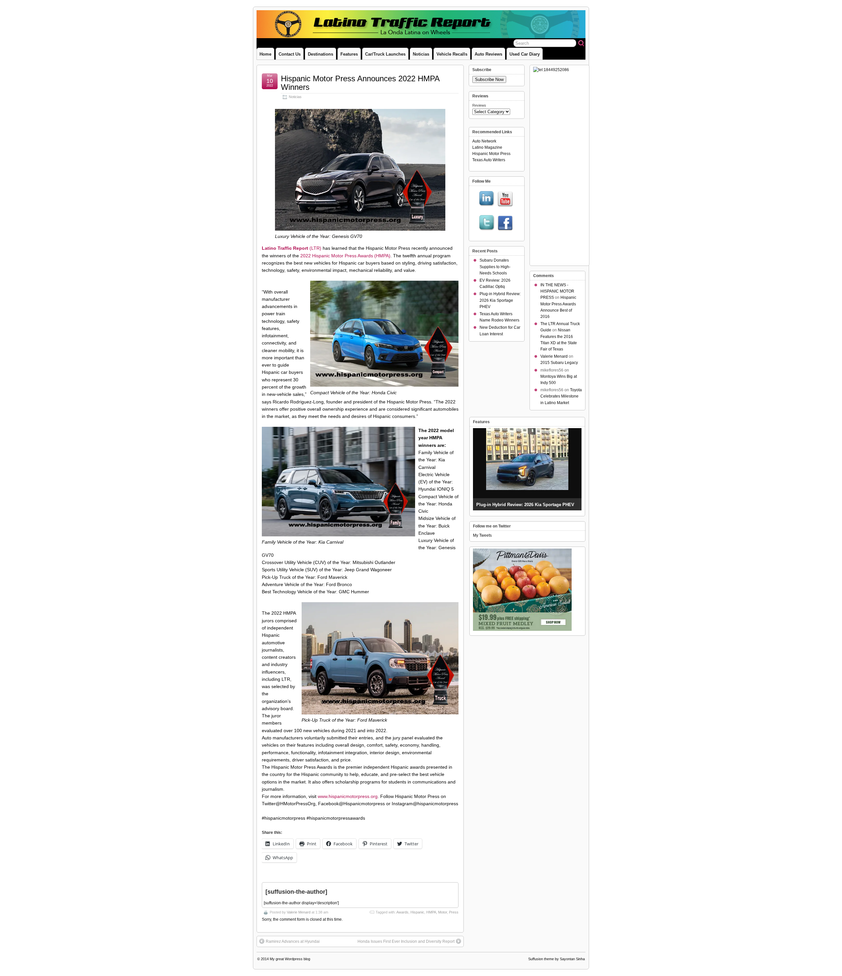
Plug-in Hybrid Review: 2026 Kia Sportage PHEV (500, 300)
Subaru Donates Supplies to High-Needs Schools (495, 266)
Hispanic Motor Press (491, 153)
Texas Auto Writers (488, 160)
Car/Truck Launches (385, 54)
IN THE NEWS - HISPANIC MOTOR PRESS (557, 291)
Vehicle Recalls (451, 54)
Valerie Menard (298, 912)
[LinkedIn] (487, 199)
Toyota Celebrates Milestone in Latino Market (561, 396)
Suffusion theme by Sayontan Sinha (556, 959)
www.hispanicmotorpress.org (348, 796)
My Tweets (482, 535)
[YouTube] (505, 199)
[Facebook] (505, 223)
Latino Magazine (487, 147)
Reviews (479, 105)
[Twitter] (487, 223)
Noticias (421, 54)
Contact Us (290, 54)
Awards (402, 912)
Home (265, 54)
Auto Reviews (488, 54)
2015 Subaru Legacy (559, 362)
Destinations (320, 54)
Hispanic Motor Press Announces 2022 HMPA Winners (360, 82)
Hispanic (417, 912)
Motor (442, 912)
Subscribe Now (489, 79)
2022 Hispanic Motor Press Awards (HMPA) (345, 255)
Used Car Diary (524, 54)
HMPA (431, 912)
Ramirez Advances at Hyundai (293, 941)
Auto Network (484, 141)
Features (349, 54)
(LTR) (291, 248)
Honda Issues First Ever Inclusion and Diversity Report (406, 941)
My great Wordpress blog (290, 959)
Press (453, 912)
